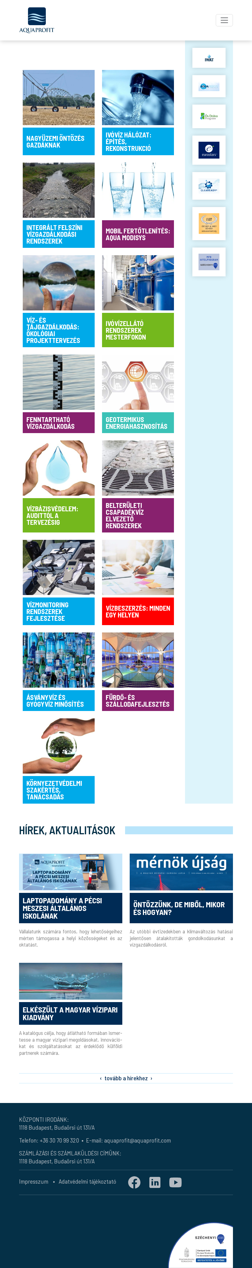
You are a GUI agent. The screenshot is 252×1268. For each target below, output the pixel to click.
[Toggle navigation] (224, 20)
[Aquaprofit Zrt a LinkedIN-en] (155, 1182)
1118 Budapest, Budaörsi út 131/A (57, 1127)
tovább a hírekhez (126, 1078)
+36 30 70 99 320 (59, 1140)
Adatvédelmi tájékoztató (87, 1181)
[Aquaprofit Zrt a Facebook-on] (134, 1182)
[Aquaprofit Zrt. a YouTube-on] (175, 1182)
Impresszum (33, 1181)
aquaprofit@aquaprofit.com (137, 1140)
